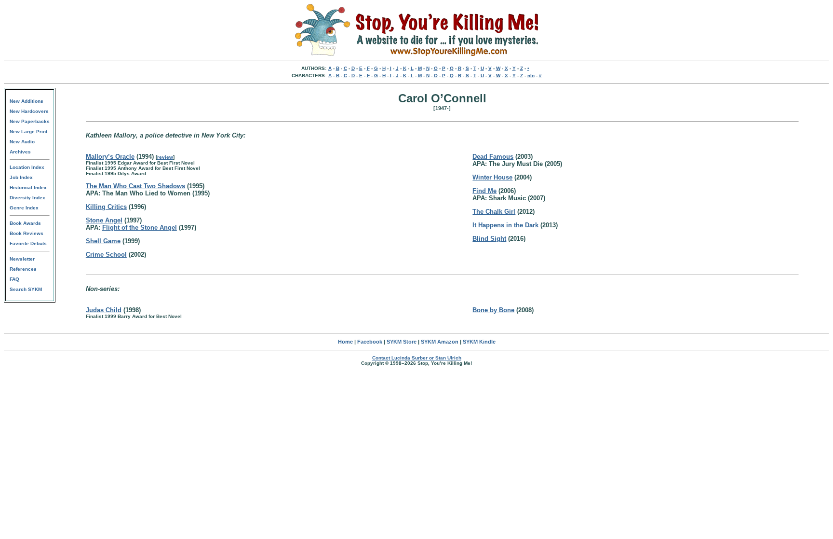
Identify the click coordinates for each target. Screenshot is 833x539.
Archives (20, 151)
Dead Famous (492, 156)
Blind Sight (489, 238)
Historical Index (28, 187)
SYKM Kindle (479, 342)
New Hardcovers (29, 111)
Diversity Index (27, 197)
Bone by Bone (493, 310)
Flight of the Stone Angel (139, 227)
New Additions (26, 101)
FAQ (14, 279)
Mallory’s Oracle (110, 156)
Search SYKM (26, 289)
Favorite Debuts (28, 243)
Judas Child (103, 310)
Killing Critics (106, 206)
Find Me (484, 190)
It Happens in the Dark (505, 225)
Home (345, 342)
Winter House (492, 177)
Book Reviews (26, 233)
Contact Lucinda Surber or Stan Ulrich (416, 357)
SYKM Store (401, 342)
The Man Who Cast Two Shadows (135, 186)
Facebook (369, 342)
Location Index (27, 167)
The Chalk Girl (493, 211)
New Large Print (28, 131)
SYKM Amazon (439, 342)
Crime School (106, 254)
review (165, 157)
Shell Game (103, 241)
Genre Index (24, 207)
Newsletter (22, 259)
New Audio (22, 141)
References (23, 269)
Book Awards (25, 223)
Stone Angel (104, 220)
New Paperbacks (30, 121)
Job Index (21, 177)
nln (531, 75)
